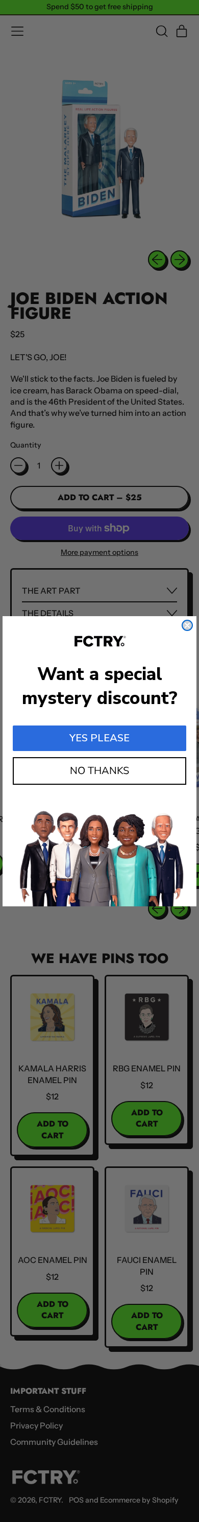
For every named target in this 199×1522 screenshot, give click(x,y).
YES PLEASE (99, 738)
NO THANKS (99, 771)
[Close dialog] (187, 625)
